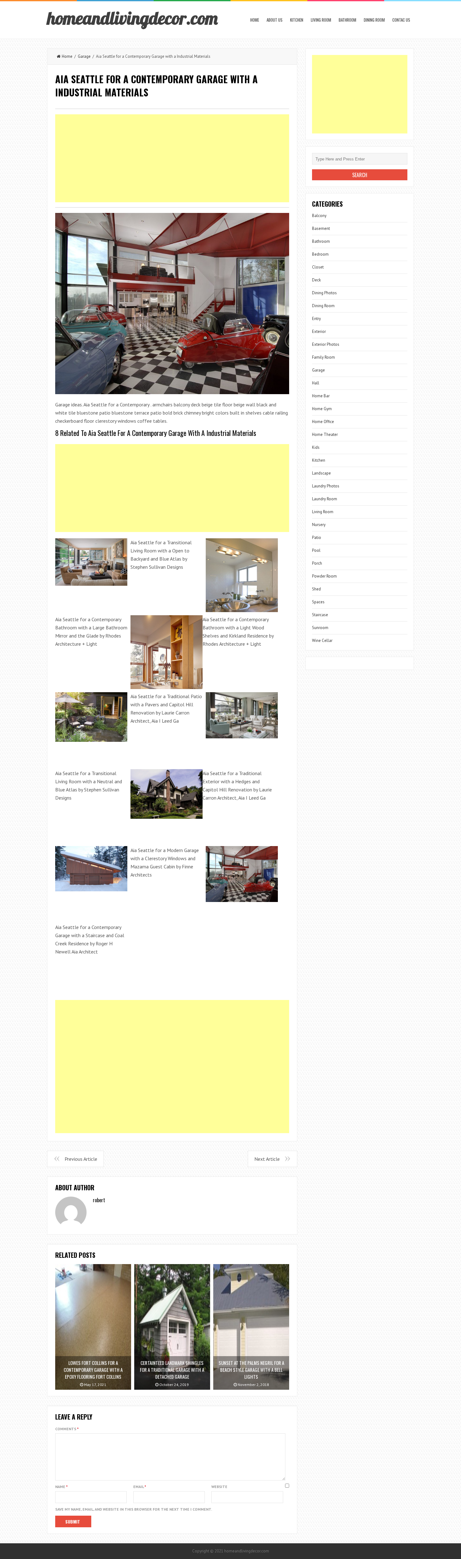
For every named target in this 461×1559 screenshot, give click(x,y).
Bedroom (320, 254)
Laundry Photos (325, 486)
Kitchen (296, 20)
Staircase (320, 614)
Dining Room (374, 20)
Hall (315, 383)
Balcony (319, 215)
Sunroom (320, 627)
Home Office (323, 421)
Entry (316, 318)
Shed (316, 589)
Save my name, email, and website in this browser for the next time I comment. (133, 1509)
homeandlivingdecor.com (132, 18)
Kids (316, 447)
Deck (316, 280)
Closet (318, 267)
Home (254, 20)
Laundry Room (324, 499)
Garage (84, 56)
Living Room (321, 20)
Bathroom (347, 20)
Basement (321, 228)
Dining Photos (324, 293)
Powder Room (324, 576)
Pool (316, 550)
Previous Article (81, 1159)
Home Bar (321, 396)
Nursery (319, 524)
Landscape (321, 473)
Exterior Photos (325, 344)
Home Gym (322, 408)
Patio (316, 537)
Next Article (267, 1159)
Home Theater (325, 434)
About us (275, 20)
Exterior (319, 331)
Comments (67, 1428)
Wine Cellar (322, 640)
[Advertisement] (172, 158)
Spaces (318, 602)
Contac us (401, 20)
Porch (317, 563)
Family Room (323, 357)
